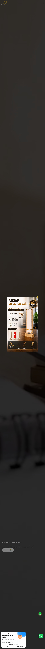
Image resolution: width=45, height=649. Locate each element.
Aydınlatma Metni (16, 641)
